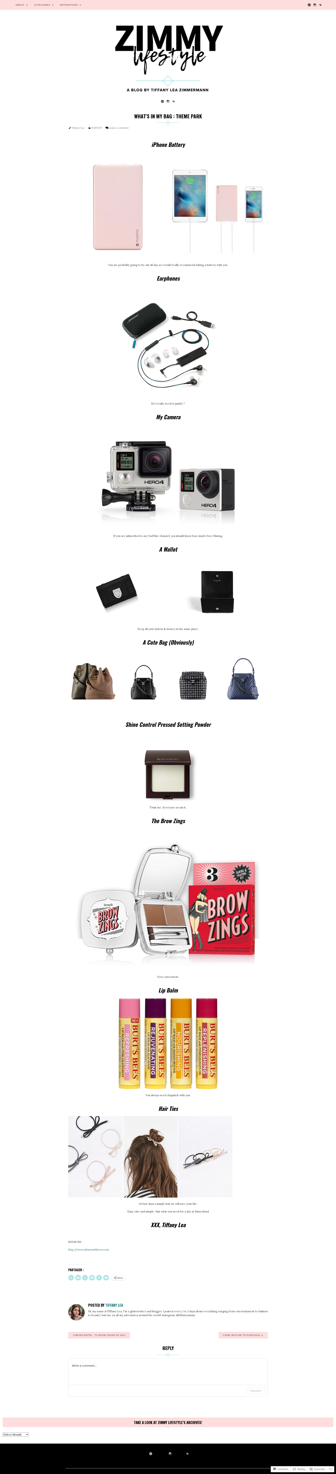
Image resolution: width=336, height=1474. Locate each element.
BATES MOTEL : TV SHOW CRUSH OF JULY (100, 1335)
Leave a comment (119, 127)
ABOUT (20, 4)
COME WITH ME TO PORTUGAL (242, 1335)
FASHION (96, 127)
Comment (255, 1390)
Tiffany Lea (78, 127)
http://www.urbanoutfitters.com (88, 1249)
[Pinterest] (309, 4)
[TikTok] (320, 4)
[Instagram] (314, 4)
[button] (117, 209)
